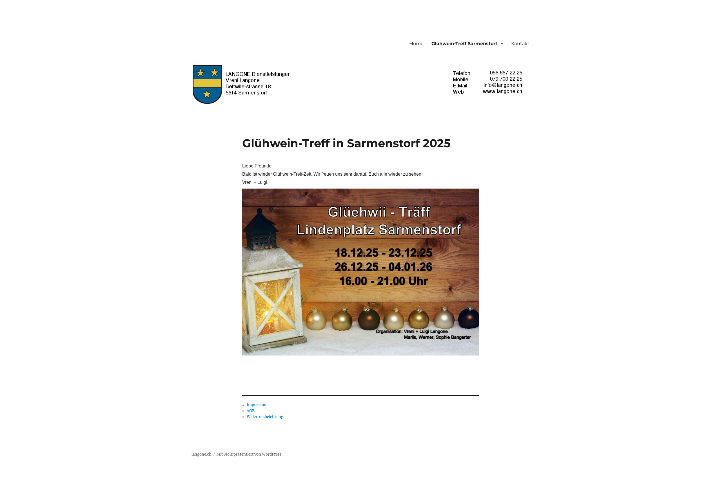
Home (417, 43)
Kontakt (520, 43)
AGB (251, 411)
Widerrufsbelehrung (265, 416)
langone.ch (202, 454)
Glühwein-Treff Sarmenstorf (464, 43)
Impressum (257, 405)
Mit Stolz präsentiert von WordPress (249, 454)
